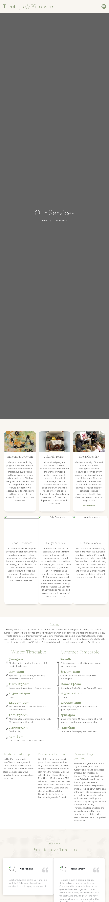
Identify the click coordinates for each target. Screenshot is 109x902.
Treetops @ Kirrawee (28, 6)
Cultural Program (54, 456)
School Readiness (21, 543)
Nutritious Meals (90, 543)
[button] (103, 6)
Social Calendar (89, 456)
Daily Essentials (56, 543)
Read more (89, 505)
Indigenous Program (20, 456)
